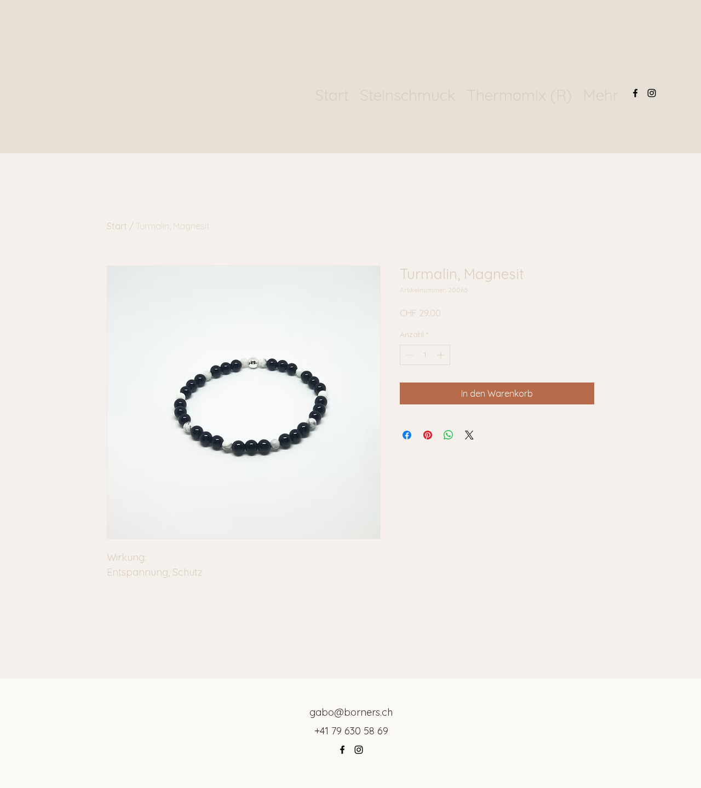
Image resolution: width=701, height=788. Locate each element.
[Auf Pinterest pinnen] (427, 435)
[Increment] (442, 354)
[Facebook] (635, 93)
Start (117, 226)
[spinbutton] (425, 354)
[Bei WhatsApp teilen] (448, 435)
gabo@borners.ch (351, 712)
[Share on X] (469, 435)
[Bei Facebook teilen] (406, 435)
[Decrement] (408, 354)
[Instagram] (651, 93)
